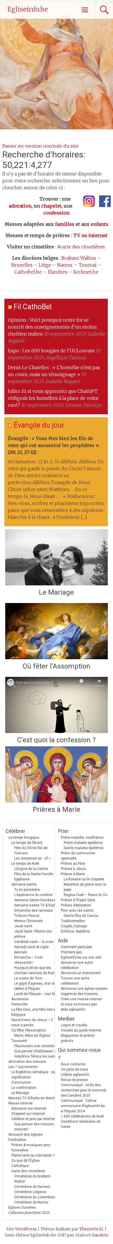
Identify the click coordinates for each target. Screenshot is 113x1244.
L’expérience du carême (33, 895)
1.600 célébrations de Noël (82, 1116)
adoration (20, 206)
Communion (21, 1082)
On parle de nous (74, 1069)
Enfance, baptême (75, 931)
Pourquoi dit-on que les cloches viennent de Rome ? (37, 970)
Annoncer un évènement (81, 973)
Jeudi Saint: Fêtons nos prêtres (33, 934)
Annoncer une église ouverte (84, 989)
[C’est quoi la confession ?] (56, 705)
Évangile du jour (39, 425)
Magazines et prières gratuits (78, 1038)
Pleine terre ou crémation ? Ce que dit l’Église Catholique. (32, 1160)
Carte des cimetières (28, 1171)
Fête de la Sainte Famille (33, 874)
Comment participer (76, 947)
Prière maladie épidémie (83, 843)
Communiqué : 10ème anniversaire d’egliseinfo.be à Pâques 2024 (83, 1106)
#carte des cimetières (81, 247)
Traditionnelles (73, 921)
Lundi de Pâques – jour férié (36, 994)
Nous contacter (73, 1064)
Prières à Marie (56, 809)
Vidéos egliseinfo (75, 1075)
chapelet (51, 206)
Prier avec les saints (77, 910)
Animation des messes (27, 1062)
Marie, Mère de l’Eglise (32, 1036)
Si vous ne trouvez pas (79, 1004)
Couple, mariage (74, 926)
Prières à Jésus (73, 869)
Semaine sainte (24, 884)
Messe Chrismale (28, 921)
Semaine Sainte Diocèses (35, 900)
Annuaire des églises (25, 1135)
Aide (63, 940)
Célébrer (15, 831)
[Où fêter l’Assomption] (56, 631)
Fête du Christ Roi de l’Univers (31, 850)
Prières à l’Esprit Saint (78, 900)
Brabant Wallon (78, 258)
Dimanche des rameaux (33, 910)
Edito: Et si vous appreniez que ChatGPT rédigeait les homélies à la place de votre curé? (53, 398)
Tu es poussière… (28, 890)
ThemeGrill (91, 1229)
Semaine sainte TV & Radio (36, 905)
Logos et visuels (74, 1025)
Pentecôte (19, 1004)
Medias (66, 1019)
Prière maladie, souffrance (82, 838)
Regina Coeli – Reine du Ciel (86, 895)
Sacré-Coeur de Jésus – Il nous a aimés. (32, 1022)
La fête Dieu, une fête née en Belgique (34, 1012)
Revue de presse (74, 1080)
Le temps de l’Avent (26, 843)
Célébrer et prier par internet (33, 1119)
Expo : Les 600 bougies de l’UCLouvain (51, 350)
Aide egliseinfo (73, 1009)
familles (64, 224)
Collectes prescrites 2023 (29, 1213)
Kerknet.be (85, 272)
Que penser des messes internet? (34, 1126)
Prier (63, 831)
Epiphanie (22, 879)
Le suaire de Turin (28, 978)
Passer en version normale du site (40, 146)
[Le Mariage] (56, 557)
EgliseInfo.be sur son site (81, 957)
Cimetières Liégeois (30, 1192)
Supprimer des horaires (79, 994)
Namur (65, 265)
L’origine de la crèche (31, 869)
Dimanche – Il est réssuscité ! (28, 960)
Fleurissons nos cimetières (36, 1046)
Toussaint (19, 1041)
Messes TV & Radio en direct (31, 1098)
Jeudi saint (23, 926)
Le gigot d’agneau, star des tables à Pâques (36, 986)
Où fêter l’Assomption (56, 666)
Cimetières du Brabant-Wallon (32, 1178)
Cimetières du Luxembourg (35, 1197)
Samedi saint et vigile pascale (31, 949)
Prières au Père (73, 864)
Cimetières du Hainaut (32, 1187)
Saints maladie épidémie (83, 848)
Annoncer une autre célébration (77, 965)
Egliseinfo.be (27, 9)
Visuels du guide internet (81, 1030)
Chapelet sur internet (28, 1114)
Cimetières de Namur (31, 1202)
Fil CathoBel (33, 307)
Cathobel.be (28, 272)
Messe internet (20, 1103)
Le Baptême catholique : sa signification (33, 1074)
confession (56, 213)
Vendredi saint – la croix (33, 942)
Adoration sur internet (28, 1108)
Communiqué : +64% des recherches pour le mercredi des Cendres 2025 (83, 1090)
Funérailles (17, 1140)
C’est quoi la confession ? (56, 740)
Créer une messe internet (81, 999)
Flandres (57, 272)
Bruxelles (21, 265)
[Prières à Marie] (56, 774)
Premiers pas (71, 952)
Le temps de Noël (25, 864)
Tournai (87, 265)
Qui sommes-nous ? (79, 1054)
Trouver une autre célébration (75, 980)
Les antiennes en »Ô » (32, 858)
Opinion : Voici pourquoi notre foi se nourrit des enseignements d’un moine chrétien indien (52, 327)
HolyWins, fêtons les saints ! (37, 1056)
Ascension (20, 999)
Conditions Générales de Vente (81, 1124)
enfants (99, 224)
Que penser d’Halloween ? (34, 1051)
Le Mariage (56, 592)
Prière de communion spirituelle (78, 855)
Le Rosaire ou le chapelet (84, 879)
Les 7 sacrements (23, 1067)
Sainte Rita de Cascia (81, 916)
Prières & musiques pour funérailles (30, 1147)
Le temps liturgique (23, 838)
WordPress (26, 1229)
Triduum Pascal (26, 916)
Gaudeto (100, 1235)
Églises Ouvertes (22, 1207)
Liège (45, 265)
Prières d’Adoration (76, 905)
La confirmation (23, 1088)
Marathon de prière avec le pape (85, 887)
